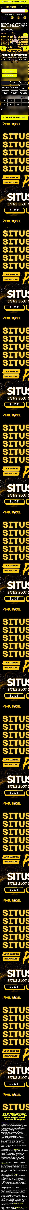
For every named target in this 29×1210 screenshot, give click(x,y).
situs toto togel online (21, 1207)
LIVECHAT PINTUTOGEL (14, 117)
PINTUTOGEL (4, 1123)
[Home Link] (10, 7)
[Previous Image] (3, 48)
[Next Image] (26, 48)
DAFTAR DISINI (9, 71)
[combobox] (13, 10)
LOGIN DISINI (9, 75)
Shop (2, 7)
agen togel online (18, 1203)
